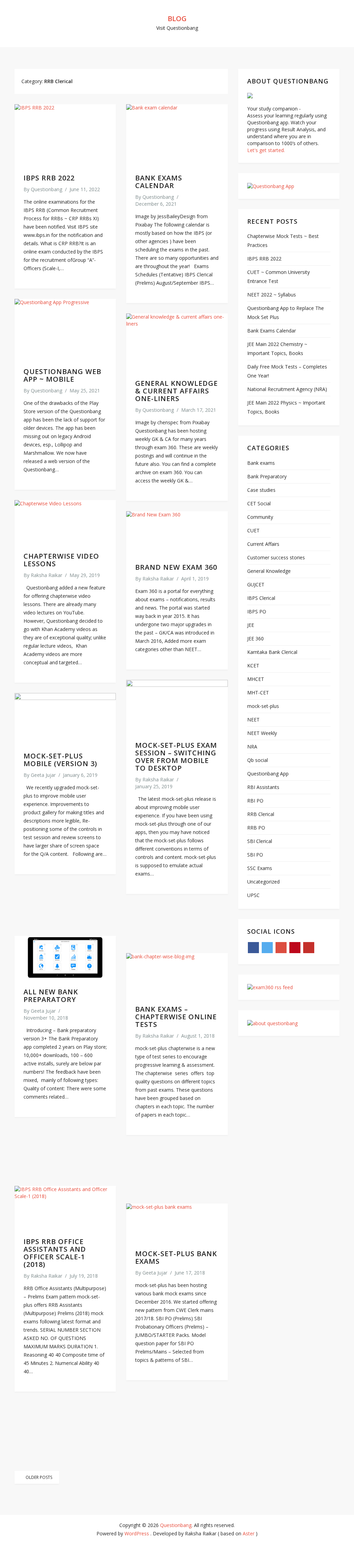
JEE (250, 625)
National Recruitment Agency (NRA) (287, 389)
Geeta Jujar (43, 775)
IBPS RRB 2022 (49, 178)
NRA (252, 746)
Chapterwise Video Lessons (61, 559)
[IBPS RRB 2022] (65, 134)
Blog (177, 18)
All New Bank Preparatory (51, 995)
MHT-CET (258, 692)
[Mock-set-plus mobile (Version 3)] (65, 718)
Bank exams (261, 463)
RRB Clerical (260, 814)
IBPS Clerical (261, 598)
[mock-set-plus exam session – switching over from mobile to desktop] (176, 706)
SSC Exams (259, 868)
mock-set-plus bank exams (176, 1257)
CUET (253, 530)
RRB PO (256, 827)
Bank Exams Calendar (158, 181)
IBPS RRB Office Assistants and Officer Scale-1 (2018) (55, 1253)
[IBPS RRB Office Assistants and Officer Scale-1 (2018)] (65, 1207)
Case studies (261, 490)
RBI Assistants (263, 787)
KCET (253, 665)
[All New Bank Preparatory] (65, 957)
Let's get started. (266, 150)
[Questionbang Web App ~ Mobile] (65, 329)
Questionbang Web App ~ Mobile (62, 375)
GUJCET (255, 584)
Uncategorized (263, 881)
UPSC (253, 895)
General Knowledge (269, 571)
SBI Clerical (259, 841)
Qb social (257, 760)
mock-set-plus (263, 706)
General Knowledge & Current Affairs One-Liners (176, 391)
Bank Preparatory (267, 476)
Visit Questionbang (177, 28)
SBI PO (255, 854)
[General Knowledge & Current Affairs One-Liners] (176, 342)
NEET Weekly (262, 733)
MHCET (255, 679)
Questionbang (46, 189)
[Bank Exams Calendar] (176, 134)
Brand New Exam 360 (176, 567)
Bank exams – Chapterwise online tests (176, 1016)
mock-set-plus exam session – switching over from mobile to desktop (176, 756)
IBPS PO (256, 611)
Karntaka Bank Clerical (272, 652)
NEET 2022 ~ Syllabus (271, 294)
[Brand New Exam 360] (176, 532)
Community (260, 517)
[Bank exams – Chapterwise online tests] (176, 974)
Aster (248, 1533)
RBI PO (255, 800)
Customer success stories (276, 557)
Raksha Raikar (46, 575)
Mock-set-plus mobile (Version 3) (60, 759)
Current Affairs (263, 544)
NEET (253, 719)
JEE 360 (255, 638)
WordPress (136, 1533)
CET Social (259, 503)
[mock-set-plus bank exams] (176, 1222)
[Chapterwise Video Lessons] (65, 521)
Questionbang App (268, 773)
